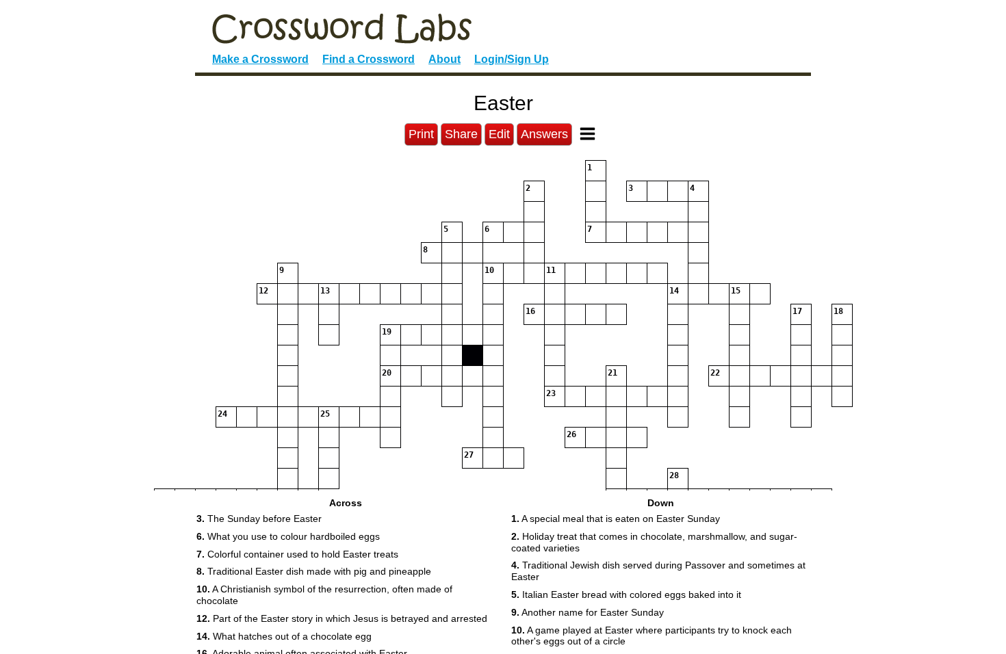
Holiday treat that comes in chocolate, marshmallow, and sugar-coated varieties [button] (654, 542)
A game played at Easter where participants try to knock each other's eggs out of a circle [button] (651, 636)
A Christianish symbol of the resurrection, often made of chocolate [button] (324, 595)
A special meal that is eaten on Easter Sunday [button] (615, 518)
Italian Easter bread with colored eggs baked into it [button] (626, 594)
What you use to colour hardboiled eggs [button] (288, 536)
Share (461, 134)
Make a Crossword (260, 59)
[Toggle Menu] (587, 134)
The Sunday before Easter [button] (259, 518)
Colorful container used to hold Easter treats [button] (297, 554)
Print (421, 134)
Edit (499, 134)
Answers (544, 134)
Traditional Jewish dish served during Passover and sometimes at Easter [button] (658, 571)
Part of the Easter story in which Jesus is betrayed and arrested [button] (341, 618)
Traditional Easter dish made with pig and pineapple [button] (313, 571)
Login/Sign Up (511, 59)
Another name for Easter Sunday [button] (587, 612)
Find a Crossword (368, 59)
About (444, 59)
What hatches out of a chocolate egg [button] (284, 636)
